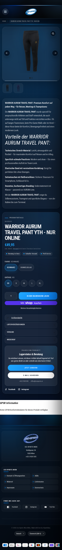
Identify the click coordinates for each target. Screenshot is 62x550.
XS (8, 283)
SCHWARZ (11, 267)
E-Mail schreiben (31, 375)
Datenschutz (39, 488)
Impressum (10, 488)
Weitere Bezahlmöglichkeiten (31, 308)
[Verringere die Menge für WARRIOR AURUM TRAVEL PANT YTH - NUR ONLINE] (7, 296)
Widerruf (10, 482)
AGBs (36, 476)
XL (40, 283)
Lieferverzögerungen (16, 324)
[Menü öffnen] (5, 12)
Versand (16, 249)
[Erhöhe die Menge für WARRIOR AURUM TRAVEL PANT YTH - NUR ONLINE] (15, 296)
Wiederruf (11, 340)
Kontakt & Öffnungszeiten (16, 476)
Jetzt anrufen (30, 368)
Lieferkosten (39, 482)
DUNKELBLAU (26, 267)
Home (4, 21)
